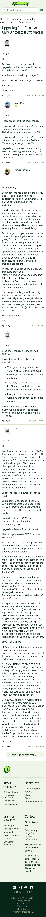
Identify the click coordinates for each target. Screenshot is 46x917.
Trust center (23, 906)
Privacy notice (23, 900)
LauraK (18, 428)
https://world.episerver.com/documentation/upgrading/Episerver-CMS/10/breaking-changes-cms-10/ (23, 129)
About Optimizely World (23, 898)
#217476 (6, 746)
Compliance (23, 909)
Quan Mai (19, 103)
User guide (8, 832)
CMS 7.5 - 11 (26, 22)
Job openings (10, 800)
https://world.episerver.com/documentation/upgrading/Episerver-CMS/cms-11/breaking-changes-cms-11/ (23, 140)
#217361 (6, 421)
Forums (12, 19)
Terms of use (23, 903)
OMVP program (32, 788)
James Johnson (22, 170)
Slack (27, 798)
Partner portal (10, 825)
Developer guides (11, 828)
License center (10, 804)
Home (3, 19)
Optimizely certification (9, 796)
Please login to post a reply (24, 754)
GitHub (6, 838)
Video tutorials (10, 835)
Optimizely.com (10, 792)
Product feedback (33, 801)
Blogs (27, 795)
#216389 (6, 162)
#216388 (6, 95)
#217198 (6, 325)
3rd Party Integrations (23, 912)
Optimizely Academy (8, 843)
